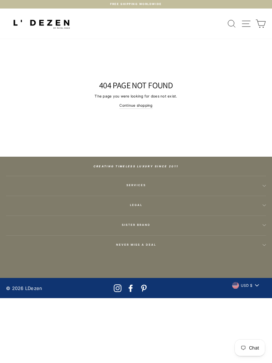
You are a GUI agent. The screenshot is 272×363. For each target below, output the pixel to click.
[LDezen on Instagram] (117, 288)
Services (136, 185)
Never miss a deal (136, 244)
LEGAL (136, 205)
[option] (136, 4)
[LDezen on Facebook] (131, 288)
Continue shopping (135, 105)
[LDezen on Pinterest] (144, 288)
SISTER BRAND (136, 225)
